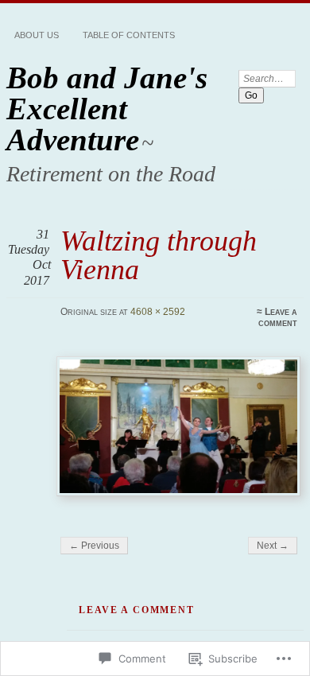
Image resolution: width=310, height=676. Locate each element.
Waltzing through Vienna (158, 255)
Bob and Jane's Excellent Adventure (106, 108)
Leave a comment (277, 317)
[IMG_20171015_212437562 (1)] (178, 426)
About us (36, 35)
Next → (273, 545)
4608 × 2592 (157, 311)
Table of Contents (129, 35)
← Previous (94, 545)
